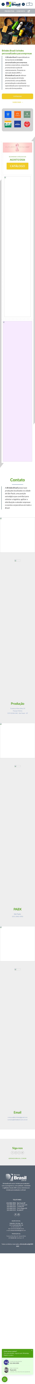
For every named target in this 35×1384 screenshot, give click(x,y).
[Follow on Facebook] (12, 1152)
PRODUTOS (9, 11)
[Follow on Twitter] (22, 1152)
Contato (21, 11)
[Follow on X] (19, 1152)
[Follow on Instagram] (15, 1152)
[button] (3, 4)
